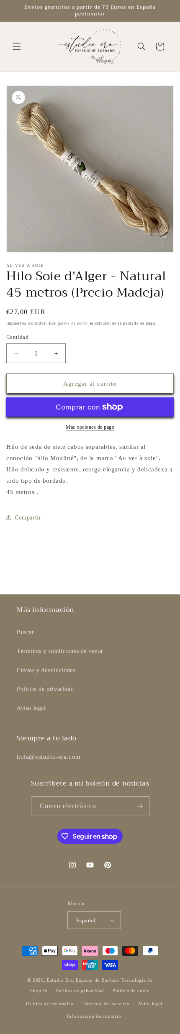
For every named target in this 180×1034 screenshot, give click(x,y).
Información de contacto (94, 1016)
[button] (17, 46)
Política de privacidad (45, 689)
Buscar (25, 632)
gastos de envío (73, 323)
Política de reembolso (50, 1003)
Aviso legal (31, 708)
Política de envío (131, 990)
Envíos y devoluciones (46, 670)
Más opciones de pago (90, 427)
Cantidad (17, 337)
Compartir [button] (28, 517)
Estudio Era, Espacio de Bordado (83, 980)
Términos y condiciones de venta (60, 651)
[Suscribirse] (140, 806)
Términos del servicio (106, 1003)
